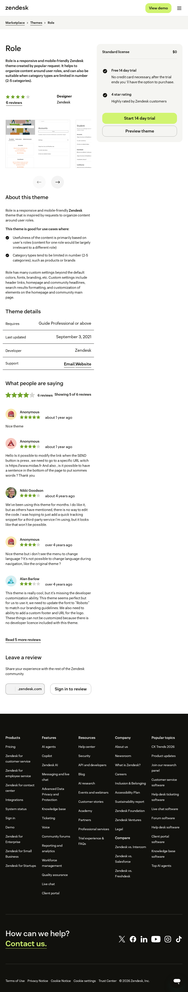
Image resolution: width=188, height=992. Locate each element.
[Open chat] (177, 981)
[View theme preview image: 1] (38, 144)
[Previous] (39, 182)
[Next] (57, 182)
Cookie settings (85, 981)
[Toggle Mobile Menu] (179, 8)
